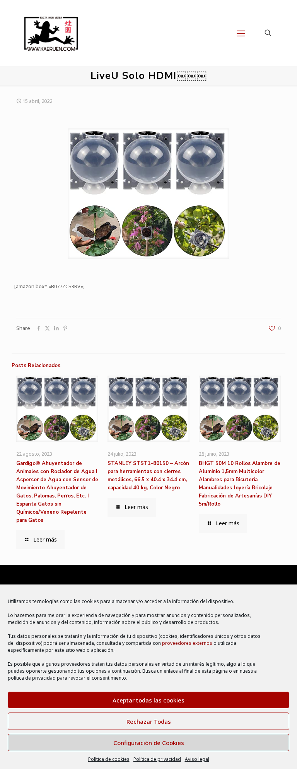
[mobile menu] (241, 32)
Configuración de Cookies (148, 743)
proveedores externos (187, 643)
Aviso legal (197, 759)
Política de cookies (109, 759)
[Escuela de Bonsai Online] (51, 33)
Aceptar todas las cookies (148, 700)
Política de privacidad (157, 759)
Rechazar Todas (148, 721)
